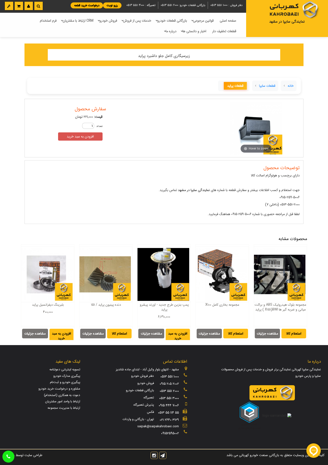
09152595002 (170, 433)
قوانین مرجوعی (203, 20)
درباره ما (171, 31)
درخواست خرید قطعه (86, 5)
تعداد (99, 126)
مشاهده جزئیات (267, 333)
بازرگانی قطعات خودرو (172, 20)
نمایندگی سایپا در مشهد (194, 190)
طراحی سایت (33, 455)
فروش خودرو (108, 20)
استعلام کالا (293, 333)
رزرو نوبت (112, 5)
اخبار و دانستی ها (194, 31)
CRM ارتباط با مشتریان (78, 20)
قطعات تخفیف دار (224, 31)
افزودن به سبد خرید (80, 136)
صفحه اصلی (228, 20)
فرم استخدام (48, 20)
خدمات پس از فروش (137, 20)
